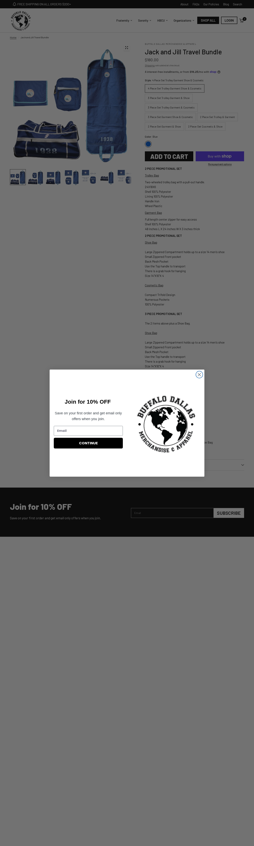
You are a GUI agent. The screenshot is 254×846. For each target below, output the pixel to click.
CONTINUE (88, 443)
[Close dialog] (199, 374)
